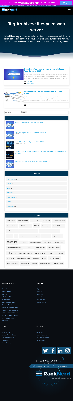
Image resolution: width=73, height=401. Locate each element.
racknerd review (40, 247)
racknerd (12, 241)
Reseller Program (41, 302)
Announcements (11, 179)
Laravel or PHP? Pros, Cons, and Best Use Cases (29, 122)
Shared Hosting (6, 289)
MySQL (37, 236)
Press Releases (11, 197)
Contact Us (39, 297)
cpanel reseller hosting (35, 220)
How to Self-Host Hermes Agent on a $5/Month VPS (29, 142)
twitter (43, 348)
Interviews (9, 192)
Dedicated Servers (7, 305)
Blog (37, 289)
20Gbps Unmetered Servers (10, 313)
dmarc (29, 226)
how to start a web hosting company (28, 231)
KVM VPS (4, 294)
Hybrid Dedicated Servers (9, 302)
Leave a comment (30, 83)
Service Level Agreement (9, 343)
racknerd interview (28, 247)
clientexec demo (11, 220)
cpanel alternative (23, 220)
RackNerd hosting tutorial (14, 247)
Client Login (39, 332)
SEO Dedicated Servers (8, 318)
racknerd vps (11, 253)
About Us (39, 291)
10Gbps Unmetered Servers (10, 310)
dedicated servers (12, 226)
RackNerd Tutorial (54, 247)
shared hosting (10, 258)
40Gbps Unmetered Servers (10, 315)
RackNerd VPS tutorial (25, 253)
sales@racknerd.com (42, 366)
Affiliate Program (41, 299)
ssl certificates (36, 258)
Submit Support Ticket (42, 335)
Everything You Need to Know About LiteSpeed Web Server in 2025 (44, 70)
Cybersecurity (46, 220)
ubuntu (44, 258)
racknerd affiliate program (35, 242)
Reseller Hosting (6, 291)
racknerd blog (47, 242)
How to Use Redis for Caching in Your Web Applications (30, 132)
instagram (67, 348)
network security (46, 236)
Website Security (58, 263)
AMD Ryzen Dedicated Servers (10, 307)
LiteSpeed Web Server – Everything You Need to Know (44, 92)
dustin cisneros (12, 231)
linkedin (59, 348)
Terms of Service (6, 332)
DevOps (22, 226)
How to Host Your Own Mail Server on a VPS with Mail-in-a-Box (32, 161)
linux (16, 236)
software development (23, 258)
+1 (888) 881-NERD (62, 366)
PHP (60, 236)
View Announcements (42, 337)
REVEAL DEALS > (66, 2)
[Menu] (69, 9)
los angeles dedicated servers (26, 236)
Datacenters (39, 294)
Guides (9, 188)
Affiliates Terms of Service (9, 335)
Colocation (5, 321)
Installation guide (44, 231)
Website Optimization (45, 263)
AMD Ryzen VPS (6, 297)
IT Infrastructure (55, 231)
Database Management (59, 220)
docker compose (46, 226)
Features (9, 183)
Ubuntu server (54, 258)
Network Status (40, 340)
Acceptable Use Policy (8, 337)
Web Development (12, 263)
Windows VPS (6, 299)
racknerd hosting (59, 242)
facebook (51, 348)
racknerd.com (23, 242)
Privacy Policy (6, 340)
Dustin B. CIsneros (58, 226)
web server (34, 263)
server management (55, 253)
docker (36, 225)
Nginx (54, 236)
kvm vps (9, 236)
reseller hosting (40, 253)
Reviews (9, 201)
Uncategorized (10, 206)
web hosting (25, 263)
